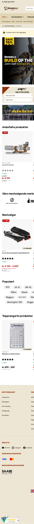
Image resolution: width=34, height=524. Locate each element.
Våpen (13, 21)
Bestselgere (5, 402)
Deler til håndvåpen (28, 21)
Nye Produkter (6, 406)
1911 (7, 287)
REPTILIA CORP (6, 163)
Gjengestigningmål (6, 369)
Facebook (29, 448)
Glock (24, 292)
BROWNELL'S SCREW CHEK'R (11, 354)
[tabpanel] (17, 157)
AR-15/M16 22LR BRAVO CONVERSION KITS (15, 253)
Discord (7, 448)
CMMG (3, 251)
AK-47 (17, 287)
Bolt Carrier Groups (6, 271)
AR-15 (28, 287)
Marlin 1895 (22, 297)
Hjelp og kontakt (9, 2)
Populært (8, 281)
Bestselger (9, 214)
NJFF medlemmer (6, 21)
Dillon (13, 292)
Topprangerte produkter (17, 316)
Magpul (9, 297)
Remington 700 (14, 302)
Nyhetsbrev (5, 415)
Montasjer (4, 181)
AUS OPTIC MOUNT (8, 165)
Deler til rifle (19, 21)
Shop (4, 17)
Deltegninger (16, 17)
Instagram (18, 448)
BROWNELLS (5, 352)
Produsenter (5, 397)
